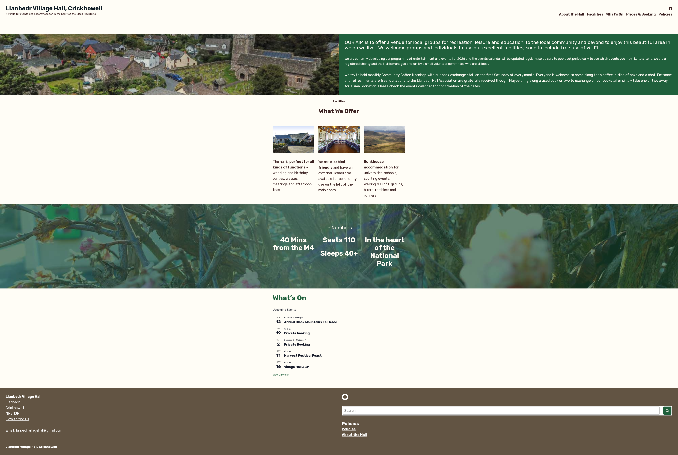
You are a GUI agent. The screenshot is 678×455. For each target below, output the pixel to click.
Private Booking (297, 344)
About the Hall (571, 14)
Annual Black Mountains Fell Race (310, 322)
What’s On (614, 14)
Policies (665, 14)
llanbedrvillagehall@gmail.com (39, 430)
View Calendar (281, 374)
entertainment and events (432, 59)
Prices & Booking (641, 14)
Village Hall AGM (296, 367)
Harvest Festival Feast (303, 356)
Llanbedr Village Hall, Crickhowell (54, 8)
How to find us (17, 419)
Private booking (297, 333)
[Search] (667, 411)
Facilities (595, 14)
